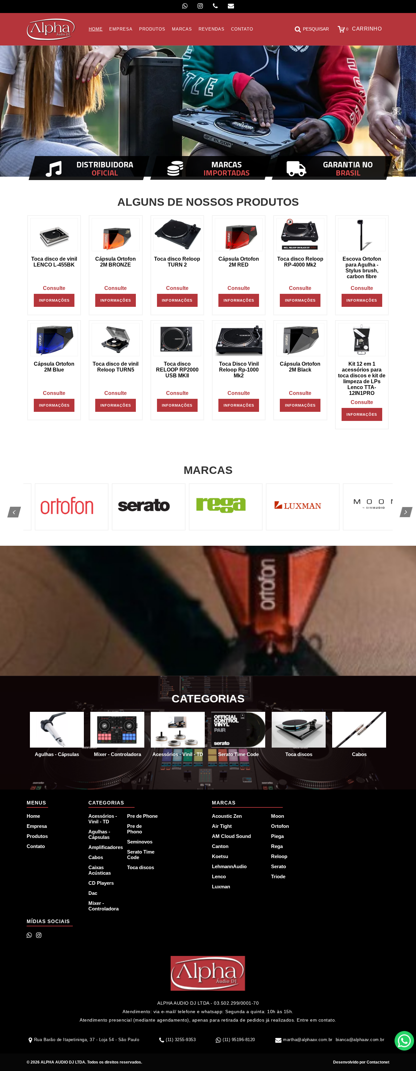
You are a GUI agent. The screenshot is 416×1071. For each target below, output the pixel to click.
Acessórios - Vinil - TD (102, 818)
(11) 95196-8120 (239, 1039)
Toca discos (140, 867)
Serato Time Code (140, 854)
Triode (278, 876)
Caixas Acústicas (99, 870)
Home (33, 816)
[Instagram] (200, 6)
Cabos (95, 857)
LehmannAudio (229, 866)
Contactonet (377, 1062)
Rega (277, 846)
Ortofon (280, 826)
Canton (220, 846)
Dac (92, 893)
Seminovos (139, 841)
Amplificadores (103, 847)
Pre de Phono (134, 828)
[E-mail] (231, 6)
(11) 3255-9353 (181, 1039)
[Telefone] (215, 6)
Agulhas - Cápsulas (99, 834)
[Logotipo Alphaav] (51, 29)
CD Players (101, 883)
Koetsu (220, 856)
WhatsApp (404, 1041)
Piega (277, 836)
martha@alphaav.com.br (307, 1039)
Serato (278, 866)
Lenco (219, 876)
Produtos (37, 836)
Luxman (221, 886)
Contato (36, 846)
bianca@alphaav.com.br (360, 1039)
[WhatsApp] (185, 6)
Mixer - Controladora (103, 905)
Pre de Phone (142, 816)
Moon (277, 816)
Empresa (37, 826)
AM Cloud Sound (231, 836)
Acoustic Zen (227, 816)
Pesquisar (316, 29)
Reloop (279, 856)
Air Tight (222, 826)
